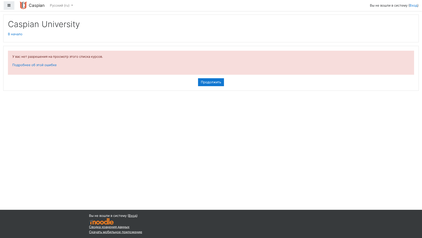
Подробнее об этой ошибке (34, 65)
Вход (413, 5)
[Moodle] (101, 221)
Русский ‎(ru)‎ (60, 5)
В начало (15, 34)
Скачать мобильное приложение (115, 232)
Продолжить (211, 82)
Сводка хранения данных (109, 227)
